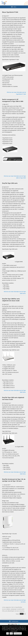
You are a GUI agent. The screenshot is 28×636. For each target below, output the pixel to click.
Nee (11, 633)
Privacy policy (17, 633)
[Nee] (26, 630)
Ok (7, 633)
